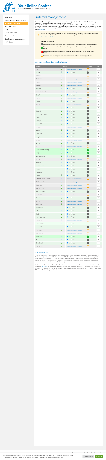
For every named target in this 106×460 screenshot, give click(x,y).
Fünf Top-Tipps (10, 26)
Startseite (8, 17)
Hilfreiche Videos (11, 33)
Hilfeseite (41, 29)
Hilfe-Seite (9, 42)
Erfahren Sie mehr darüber (47, 37)
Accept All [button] (99, 456)
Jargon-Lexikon (10, 36)
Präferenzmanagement (13, 23)
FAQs (6, 30)
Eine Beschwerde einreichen (15, 39)
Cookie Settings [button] (88, 456)
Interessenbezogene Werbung (15, 20)
